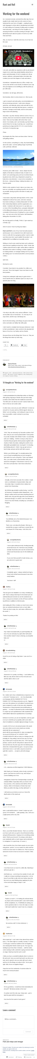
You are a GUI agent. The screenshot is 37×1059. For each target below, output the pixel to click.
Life (4, 376)
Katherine (9, 933)
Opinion (7, 376)
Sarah (8, 825)
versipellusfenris (11, 389)
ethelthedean (11, 426)
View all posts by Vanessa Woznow (16, 367)
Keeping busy (29, 374)
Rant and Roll (9, 4)
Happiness (20, 374)
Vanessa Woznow (18, 372)
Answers (11, 374)
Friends (15, 374)
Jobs (24, 374)
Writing (15, 376)
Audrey (8, 586)
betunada (9, 689)
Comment (28, 1031)
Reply (5, 420)
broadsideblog (10, 650)
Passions (11, 376)
